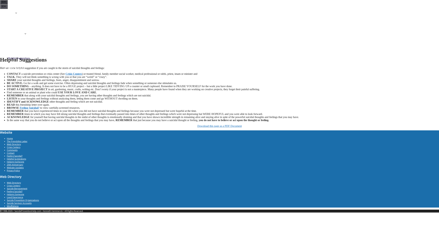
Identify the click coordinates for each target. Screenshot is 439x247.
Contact (12, 65)
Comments (14, 61)
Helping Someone (15, 161)
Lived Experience (15, 197)
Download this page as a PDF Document (219, 126)
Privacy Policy (13, 170)
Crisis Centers (15, 68)
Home (11, 13)
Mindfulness (13, 206)
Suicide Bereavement (17, 188)
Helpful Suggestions (19, 58)
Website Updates (15, 167)
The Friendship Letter (20, 30)
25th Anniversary (15, 164)
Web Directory (16, 34)
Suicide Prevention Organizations (23, 200)
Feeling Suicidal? (29, 107)
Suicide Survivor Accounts (19, 203)
